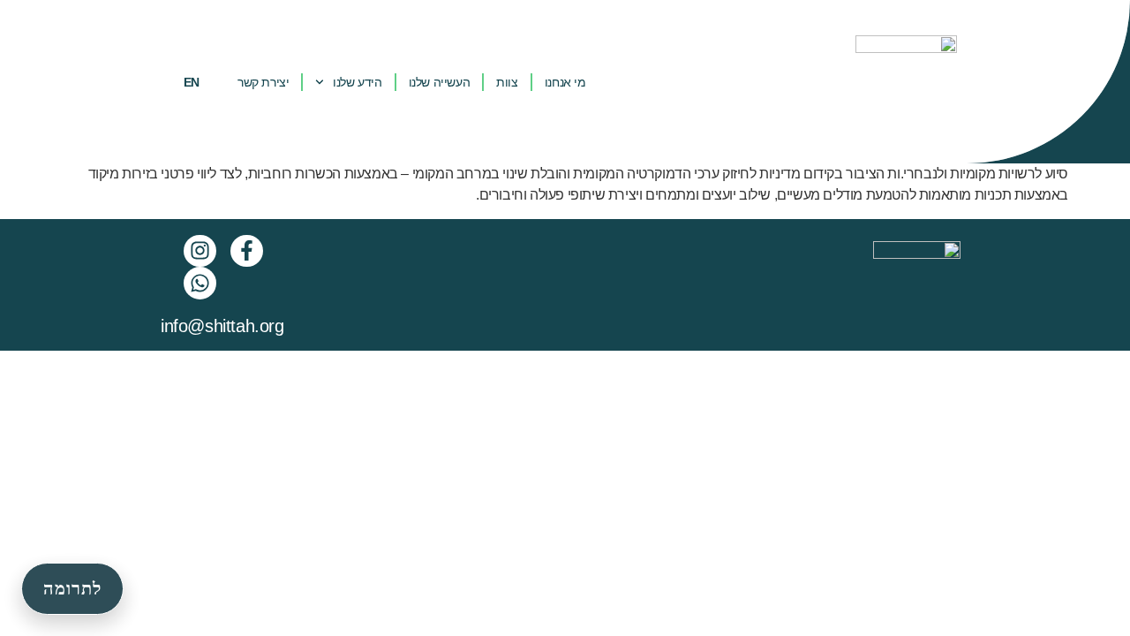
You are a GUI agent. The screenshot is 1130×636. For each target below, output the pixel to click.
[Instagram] (200, 251)
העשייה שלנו (440, 82)
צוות (506, 82)
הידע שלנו (357, 82)
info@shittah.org (222, 326)
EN (192, 82)
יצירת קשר (263, 82)
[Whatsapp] (200, 283)
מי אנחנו (565, 82)
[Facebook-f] (246, 251)
